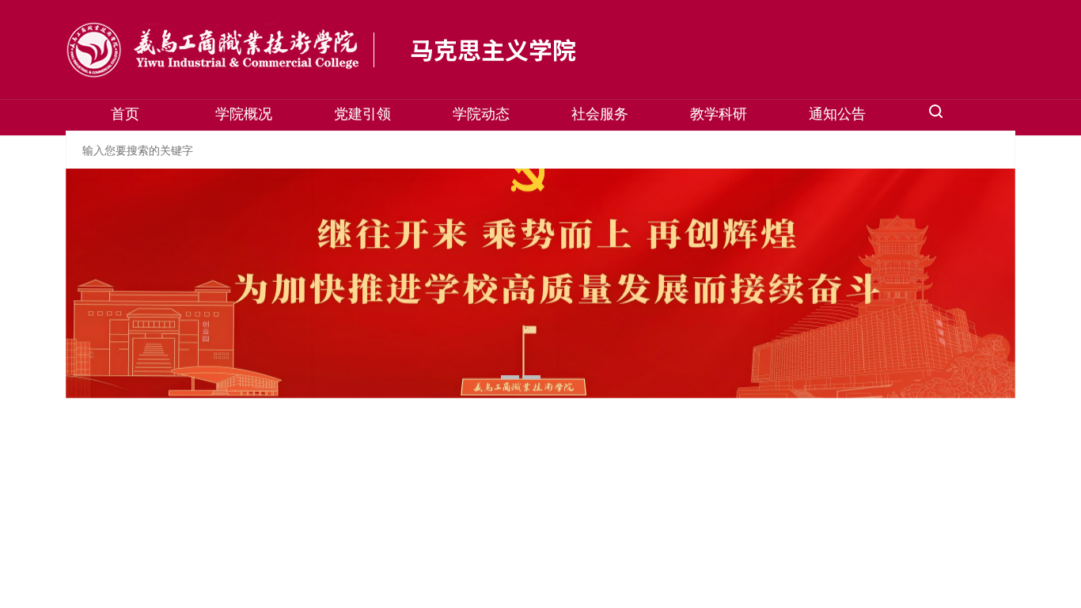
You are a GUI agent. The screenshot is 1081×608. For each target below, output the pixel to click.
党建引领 (362, 112)
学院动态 (481, 112)
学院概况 (243, 112)
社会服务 (599, 112)
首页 (125, 112)
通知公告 (837, 112)
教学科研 (718, 112)
